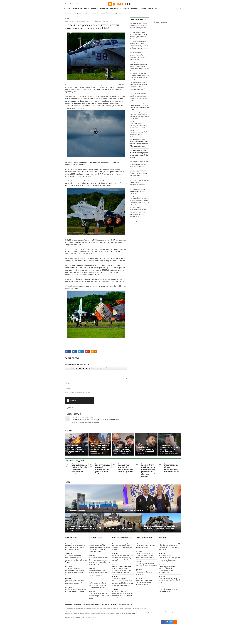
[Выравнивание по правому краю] (86, 368)
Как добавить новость (73, 604)
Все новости (139, 221)
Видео (68, 430)
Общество (135, 9)
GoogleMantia (81, 21)
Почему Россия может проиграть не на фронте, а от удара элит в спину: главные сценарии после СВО (75, 546)
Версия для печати (102, 21)
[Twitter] (171, 622)
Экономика (124, 9)
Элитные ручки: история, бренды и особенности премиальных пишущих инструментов (167, 569)
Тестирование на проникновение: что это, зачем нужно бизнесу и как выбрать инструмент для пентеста (169, 558)
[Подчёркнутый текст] (73, 368)
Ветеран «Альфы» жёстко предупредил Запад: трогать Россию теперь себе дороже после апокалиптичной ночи (139, 143)
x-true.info (68, 612)
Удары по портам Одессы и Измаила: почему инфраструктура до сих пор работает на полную (171, 468)
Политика (114, 9)
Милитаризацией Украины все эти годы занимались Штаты (75, 590)
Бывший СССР (105, 13)
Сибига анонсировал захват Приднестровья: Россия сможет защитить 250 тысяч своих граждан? (99, 596)
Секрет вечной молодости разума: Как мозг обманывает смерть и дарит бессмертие (145, 555)
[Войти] (181, 9)
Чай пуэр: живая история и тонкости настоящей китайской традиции (169, 580)
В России (94, 9)
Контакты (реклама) (109, 604)
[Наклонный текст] (70, 368)
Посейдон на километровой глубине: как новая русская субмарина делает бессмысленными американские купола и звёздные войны (138, 212)
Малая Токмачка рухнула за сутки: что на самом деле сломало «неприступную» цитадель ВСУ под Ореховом (139, 133)
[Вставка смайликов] (90, 368)
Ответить (81, 422)
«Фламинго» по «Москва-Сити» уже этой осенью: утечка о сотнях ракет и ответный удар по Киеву (139, 106)
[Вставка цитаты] (100, 368)
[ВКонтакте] (167, 622)
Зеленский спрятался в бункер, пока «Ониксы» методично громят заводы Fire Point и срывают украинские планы (139, 96)
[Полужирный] (67, 368)
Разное (128, 13)
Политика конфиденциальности (125, 613)
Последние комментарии (92, 604)
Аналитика (77, 9)
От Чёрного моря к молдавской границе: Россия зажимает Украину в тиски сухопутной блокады (138, 35)
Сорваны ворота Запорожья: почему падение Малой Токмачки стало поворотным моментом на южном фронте (138, 55)
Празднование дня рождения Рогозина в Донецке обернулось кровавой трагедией (76, 582)
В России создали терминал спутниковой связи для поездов (146, 564)
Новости (67, 9)
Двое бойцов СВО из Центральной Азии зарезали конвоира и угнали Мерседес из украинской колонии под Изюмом (139, 154)
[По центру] (83, 368)
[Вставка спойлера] (106, 368)
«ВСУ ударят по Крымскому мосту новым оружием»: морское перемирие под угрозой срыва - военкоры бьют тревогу (76, 558)
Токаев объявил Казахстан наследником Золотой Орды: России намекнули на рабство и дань (75, 571)
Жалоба (96, 422)
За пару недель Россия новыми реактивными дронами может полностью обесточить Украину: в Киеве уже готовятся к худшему (139, 200)
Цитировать (89, 422)
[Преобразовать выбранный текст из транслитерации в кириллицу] (103, 368)
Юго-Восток (69, 13)
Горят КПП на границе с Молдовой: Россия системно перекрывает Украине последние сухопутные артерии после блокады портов (139, 86)
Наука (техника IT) (118, 13)
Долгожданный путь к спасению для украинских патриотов (138, 191)
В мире (86, 9)
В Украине (104, 9)
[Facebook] (163, 622)
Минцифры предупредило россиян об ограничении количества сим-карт (144, 582)
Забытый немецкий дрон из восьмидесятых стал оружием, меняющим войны (146, 545)
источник (68, 343)
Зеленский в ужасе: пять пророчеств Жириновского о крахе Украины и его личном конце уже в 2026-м (98, 573)
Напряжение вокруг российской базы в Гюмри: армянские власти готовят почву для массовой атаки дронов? (99, 584)
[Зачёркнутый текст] (76, 368)
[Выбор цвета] (93, 368)
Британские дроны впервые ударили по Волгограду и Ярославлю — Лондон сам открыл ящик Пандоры (102, 468)
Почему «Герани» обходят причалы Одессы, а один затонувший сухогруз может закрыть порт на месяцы (139, 163)
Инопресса (95, 13)
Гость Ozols (75, 417)
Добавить (70, 408)
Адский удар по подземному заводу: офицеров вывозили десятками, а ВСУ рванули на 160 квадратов (79, 468)
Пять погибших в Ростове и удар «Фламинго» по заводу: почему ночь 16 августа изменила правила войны (125, 468)
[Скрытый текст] (97, 368)
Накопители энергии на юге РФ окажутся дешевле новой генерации (146, 572)
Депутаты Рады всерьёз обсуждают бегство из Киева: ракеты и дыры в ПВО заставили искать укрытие (139, 115)
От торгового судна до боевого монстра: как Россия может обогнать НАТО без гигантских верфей (138, 26)
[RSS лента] (175, 622)
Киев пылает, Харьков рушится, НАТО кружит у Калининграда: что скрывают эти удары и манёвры (138, 172)
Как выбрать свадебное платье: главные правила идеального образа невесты (169, 589)
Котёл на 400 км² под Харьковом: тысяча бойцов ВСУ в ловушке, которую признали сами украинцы (139, 76)
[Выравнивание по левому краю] (80, 368)
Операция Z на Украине (82, 13)
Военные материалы (148, 9)
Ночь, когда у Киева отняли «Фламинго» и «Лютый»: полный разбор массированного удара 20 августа (139, 182)
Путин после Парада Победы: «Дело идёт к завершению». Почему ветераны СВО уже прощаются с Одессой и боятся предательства (99, 560)
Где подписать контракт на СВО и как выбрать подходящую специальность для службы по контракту (139, 124)
